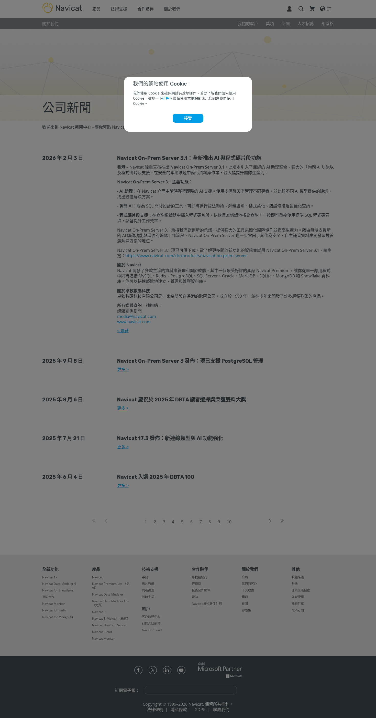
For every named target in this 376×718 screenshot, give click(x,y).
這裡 (165, 98)
